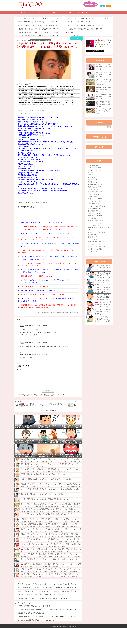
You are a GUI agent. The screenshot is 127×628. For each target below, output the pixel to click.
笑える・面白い (94, 225)
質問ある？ (92, 237)
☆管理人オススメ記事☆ (96, 249)
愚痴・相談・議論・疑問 (97, 191)
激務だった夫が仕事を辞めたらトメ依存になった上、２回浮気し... (89, 18)
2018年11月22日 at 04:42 (39, 343)
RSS (39, 12)
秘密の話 (93, 177)
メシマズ (92, 218)
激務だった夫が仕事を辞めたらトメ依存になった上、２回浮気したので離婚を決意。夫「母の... (48, 591)
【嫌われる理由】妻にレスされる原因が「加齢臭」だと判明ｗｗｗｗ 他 (40, 594)
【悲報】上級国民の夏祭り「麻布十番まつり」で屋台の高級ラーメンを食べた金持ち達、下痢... (48, 609)
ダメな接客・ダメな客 (96, 206)
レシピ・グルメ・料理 (96, 246)
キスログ (53, 410)
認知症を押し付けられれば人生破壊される (31, 613)
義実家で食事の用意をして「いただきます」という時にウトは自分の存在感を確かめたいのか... (48, 587)
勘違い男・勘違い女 (95, 220)
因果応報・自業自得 (95, 213)
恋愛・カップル (95, 199)
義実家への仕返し (95, 208)
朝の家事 (71, 32)
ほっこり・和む (94, 170)
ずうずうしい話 (94, 223)
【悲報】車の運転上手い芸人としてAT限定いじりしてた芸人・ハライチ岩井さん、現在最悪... (47, 616)
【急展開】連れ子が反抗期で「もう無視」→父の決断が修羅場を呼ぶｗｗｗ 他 (42, 598)
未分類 (92, 251)
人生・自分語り (94, 201)
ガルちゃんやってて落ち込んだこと (79, 22)
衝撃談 (92, 179)
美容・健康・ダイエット (97, 244)
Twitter (54, 12)
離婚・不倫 (93, 194)
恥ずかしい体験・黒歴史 (97, 242)
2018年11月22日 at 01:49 (39, 326)
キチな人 (93, 196)
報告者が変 (93, 211)
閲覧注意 (92, 234)
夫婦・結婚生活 (95, 187)
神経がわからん (95, 184)
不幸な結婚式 (93, 203)
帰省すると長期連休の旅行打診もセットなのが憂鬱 (34, 606)
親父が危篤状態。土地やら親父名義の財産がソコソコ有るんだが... (89, 25)
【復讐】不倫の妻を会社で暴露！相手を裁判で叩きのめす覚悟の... (38, 29)
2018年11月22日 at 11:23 (39, 354)
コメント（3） (77, 38)
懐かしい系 (92, 239)
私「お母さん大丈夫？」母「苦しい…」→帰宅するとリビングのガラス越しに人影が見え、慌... (48, 584)
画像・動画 (93, 165)
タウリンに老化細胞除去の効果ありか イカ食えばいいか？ (37, 620)
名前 (18, 363)
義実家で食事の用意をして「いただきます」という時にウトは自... (38, 22)
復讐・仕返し (94, 175)
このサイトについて (24, 12)
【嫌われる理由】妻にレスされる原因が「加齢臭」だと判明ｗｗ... (38, 32)
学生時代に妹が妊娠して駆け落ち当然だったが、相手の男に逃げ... (38, 25)
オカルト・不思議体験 (96, 232)
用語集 (69, 12)
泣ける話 (92, 172)
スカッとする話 (95, 167)
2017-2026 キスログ (62, 626)
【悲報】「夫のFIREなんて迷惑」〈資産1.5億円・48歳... (86, 29)
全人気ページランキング (22, 603)
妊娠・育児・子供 (95, 215)
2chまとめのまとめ (84, 12)
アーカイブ (89, 151)
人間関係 (93, 189)
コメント (20, 369)
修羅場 (92, 182)
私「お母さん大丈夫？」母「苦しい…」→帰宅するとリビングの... (38, 18)
